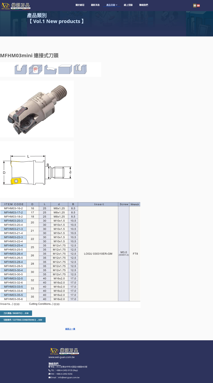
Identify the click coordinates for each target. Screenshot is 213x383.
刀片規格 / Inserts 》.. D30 (16, 313)
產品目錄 (110, 4)
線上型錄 (128, 4)
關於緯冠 (80, 4)
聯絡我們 (143, 4)
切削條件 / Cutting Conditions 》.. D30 (23, 319)
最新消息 (95, 4)
